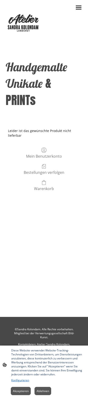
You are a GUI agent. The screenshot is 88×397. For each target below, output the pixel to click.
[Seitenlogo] (24, 22)
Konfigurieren (20, 380)
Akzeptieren (21, 391)
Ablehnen (43, 391)
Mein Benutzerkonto (44, 156)
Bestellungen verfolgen (44, 172)
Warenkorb (44, 188)
